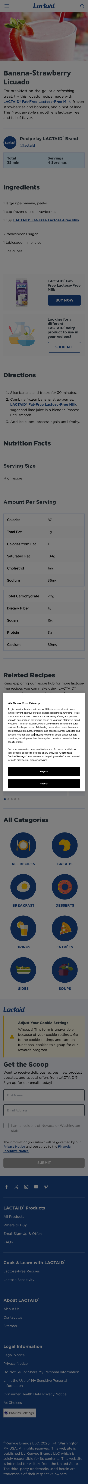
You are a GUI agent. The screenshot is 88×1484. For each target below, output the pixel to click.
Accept (44, 783)
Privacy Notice (43, 734)
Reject (44, 771)
